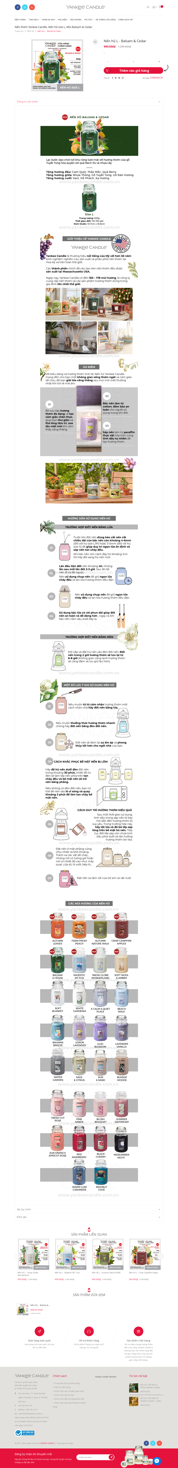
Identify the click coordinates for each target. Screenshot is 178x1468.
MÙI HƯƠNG (75, 19)
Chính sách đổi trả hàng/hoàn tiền (69, 1399)
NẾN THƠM (20, 19)
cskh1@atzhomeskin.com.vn (30, 1413)
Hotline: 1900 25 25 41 (27, 1409)
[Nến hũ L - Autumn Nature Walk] (108, 1254)
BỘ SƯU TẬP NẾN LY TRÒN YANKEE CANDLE (150, 1386)
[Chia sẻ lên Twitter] (116, 78)
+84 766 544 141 (25, 1405)
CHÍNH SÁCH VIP (125, 19)
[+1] (123, 78)
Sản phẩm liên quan (89, 1234)
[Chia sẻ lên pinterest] (119, 78)
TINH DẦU (33, 19)
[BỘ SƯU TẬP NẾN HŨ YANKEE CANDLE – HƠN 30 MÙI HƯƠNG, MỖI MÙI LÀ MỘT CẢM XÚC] (133, 1401)
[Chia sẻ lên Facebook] (113, 78)
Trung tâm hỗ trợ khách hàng (67, 1383)
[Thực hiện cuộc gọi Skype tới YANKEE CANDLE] (152, 1443)
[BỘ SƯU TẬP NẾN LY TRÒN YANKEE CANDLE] (133, 1387)
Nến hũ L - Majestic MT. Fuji (67, 1272)
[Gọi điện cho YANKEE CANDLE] (32, 7)
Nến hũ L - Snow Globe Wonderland (28, 1273)
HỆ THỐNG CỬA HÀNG (106, 19)
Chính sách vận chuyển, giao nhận (69, 1391)
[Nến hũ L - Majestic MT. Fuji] (71, 1254)
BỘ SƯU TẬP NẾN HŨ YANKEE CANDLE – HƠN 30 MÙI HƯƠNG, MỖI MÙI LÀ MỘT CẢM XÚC (151, 1399)
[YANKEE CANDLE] (32, 1376)
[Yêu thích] (95, 42)
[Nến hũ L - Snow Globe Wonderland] (34, 1254)
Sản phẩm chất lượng (138, 1340)
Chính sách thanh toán (64, 1395)
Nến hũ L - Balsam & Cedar (39, 1305)
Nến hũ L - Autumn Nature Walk (106, 1272)
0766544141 (156, 77)
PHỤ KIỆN (62, 19)
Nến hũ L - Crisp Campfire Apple (143, 1272)
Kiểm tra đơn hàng (62, 1387)
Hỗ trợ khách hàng (89, 1340)
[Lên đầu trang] (173, 1463)
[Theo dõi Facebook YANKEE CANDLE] (18, 7)
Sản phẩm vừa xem (89, 1294)
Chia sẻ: (107, 78)
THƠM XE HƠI (48, 19)
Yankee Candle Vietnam (105, 1376)
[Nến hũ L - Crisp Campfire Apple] (145, 1254)
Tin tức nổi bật (138, 1376)
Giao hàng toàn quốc (39, 1340)
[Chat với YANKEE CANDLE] (25, 7)
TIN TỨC (88, 19)
